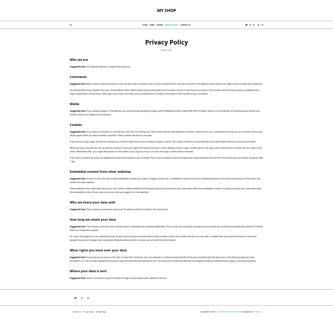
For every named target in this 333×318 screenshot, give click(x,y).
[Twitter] (250, 25)
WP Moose (257, 311)
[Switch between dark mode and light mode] (259, 25)
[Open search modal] (262, 25)
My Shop (166, 10)
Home (145, 25)
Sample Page (101, 311)
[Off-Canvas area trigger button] (71, 25)
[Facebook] (246, 25)
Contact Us (185, 25)
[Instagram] (253, 25)
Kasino (159, 25)
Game (152, 25)
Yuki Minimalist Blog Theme (229, 311)
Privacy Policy (171, 25)
